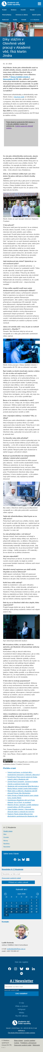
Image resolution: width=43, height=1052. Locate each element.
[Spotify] (21, 973)
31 (6, 915)
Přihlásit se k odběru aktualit (18, 882)
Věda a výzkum (21, 1006)
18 (11, 909)
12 (16, 906)
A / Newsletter (21, 981)
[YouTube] (27, 968)
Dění (4, 834)
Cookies (16, 1043)
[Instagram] (15, 968)
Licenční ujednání (29, 1040)
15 (31, 906)
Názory (5, 840)
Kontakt (24, 19)
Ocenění (23, 9)
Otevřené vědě (19, 97)
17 (6, 909)
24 (6, 912)
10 (6, 906)
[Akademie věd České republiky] (21, 1025)
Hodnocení (5, 19)
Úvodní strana (7, 831)
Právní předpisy (6, 14)
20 (21, 909)
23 (36, 909)
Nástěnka (6, 843)
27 (21, 912)
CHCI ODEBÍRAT (21, 993)
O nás (21, 1003)
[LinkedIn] (33, 968)
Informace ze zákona (22, 14)
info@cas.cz (21, 1030)
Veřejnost (21, 1009)
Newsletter (6, 847)
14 (26, 906)
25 (11, 912)
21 (26, 909)
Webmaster (36, 1045)
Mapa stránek (18, 1040)
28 (26, 912)
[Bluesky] (21, 968)
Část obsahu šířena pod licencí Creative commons (21, 1032)
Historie (32, 9)
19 (16, 909)
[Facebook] (9, 968)
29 (31, 912)
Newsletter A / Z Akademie (12, 869)
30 (36, 912)
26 (16, 912)
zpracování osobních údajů (11, 990)
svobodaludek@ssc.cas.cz (16, 949)
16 (36, 906)
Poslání (4, 9)
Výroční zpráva (36, 14)
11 (11, 906)
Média (21, 1013)
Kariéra (15, 19)
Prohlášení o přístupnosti (28, 1043)
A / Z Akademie (35, 19)
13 (21, 906)
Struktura (13, 9)
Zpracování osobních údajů (11, 878)
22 (31, 909)
